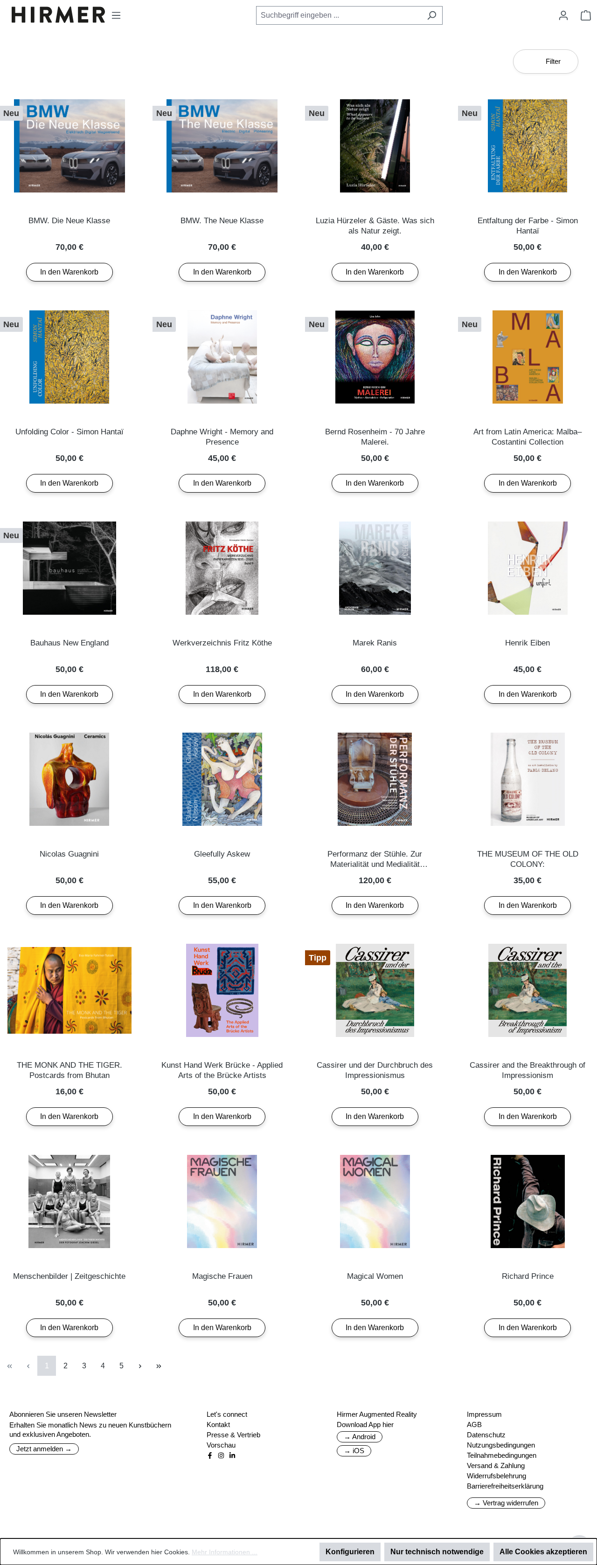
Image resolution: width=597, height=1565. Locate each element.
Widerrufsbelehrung (496, 1476)
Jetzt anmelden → (44, 1449)
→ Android (359, 1437)
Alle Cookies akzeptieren (543, 1552)
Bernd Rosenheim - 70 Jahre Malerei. (375, 436)
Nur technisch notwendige (437, 1552)
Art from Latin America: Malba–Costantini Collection (527, 436)
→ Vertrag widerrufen (506, 1503)
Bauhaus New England (69, 642)
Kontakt (218, 1424)
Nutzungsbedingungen (501, 1445)
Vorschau (221, 1445)
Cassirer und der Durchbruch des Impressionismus (375, 1070)
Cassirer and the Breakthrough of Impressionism (527, 1070)
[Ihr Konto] (563, 15)
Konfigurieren (350, 1552)
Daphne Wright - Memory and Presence (222, 436)
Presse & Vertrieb (233, 1435)
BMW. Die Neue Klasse (69, 220)
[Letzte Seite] (158, 1366)
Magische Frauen (222, 1276)
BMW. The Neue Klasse (222, 220)
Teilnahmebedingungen (501, 1455)
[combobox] (338, 15)
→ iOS (354, 1451)
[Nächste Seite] (140, 1366)
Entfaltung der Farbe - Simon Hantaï (528, 225)
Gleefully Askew (222, 854)
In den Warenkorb (69, 272)
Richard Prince (528, 1276)
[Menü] (116, 15)
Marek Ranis (375, 642)
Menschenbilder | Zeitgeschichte (69, 1276)
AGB (474, 1424)
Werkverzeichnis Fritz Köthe (222, 642)
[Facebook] (210, 1455)
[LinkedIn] (232, 1455)
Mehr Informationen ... (224, 1552)
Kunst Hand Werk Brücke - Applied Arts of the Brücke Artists (222, 1070)
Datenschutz (486, 1435)
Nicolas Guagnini (69, 854)
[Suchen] (432, 15)
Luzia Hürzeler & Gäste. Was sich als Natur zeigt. (375, 225)
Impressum (484, 1414)
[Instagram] (221, 1455)
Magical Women (375, 1276)
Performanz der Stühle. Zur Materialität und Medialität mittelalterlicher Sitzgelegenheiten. (375, 860)
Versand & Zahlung (496, 1465)
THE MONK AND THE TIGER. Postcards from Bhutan (69, 1070)
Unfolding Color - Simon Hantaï (69, 431)
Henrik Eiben (527, 642)
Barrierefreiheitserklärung (505, 1486)
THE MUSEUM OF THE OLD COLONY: (527, 859)
